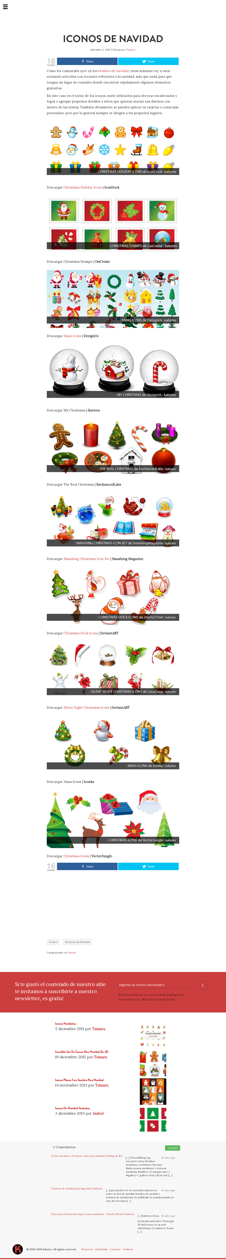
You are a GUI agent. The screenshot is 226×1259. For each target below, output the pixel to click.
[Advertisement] (113, 903)
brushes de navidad (113, 71)
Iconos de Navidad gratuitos (72, 1108)
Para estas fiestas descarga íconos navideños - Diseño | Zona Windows (92, 1214)
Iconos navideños (65, 1023)
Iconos (53, 942)
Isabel (98, 1113)
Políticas (128, 1249)
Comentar (172, 1148)
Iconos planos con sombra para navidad (79, 1080)
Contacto (115, 1249)
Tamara (130, 49)
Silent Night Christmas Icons (86, 708)
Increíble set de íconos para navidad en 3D (81, 1052)
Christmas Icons (76, 856)
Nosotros (87, 1249)
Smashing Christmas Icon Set (87, 559)
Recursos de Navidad (77, 942)
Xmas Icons (72, 336)
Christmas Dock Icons (81, 633)
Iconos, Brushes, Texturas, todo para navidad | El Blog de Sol (86, 1156)
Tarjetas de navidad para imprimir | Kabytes (76, 1188)
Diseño (72, 952)
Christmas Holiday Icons (83, 187)
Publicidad (101, 1249)
